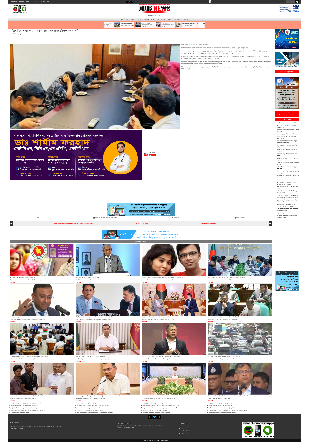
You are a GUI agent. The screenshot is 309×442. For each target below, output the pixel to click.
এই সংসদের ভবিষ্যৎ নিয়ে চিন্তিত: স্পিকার (20, 412)
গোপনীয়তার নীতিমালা (185, 431)
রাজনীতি (139, 19)
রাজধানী (100, 218)
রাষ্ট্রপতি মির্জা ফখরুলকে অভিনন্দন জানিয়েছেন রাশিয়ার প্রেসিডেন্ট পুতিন (25, 408)
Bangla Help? (35, 1)
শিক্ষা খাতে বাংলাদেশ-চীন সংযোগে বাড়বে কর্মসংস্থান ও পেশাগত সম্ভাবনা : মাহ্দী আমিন (94, 412)
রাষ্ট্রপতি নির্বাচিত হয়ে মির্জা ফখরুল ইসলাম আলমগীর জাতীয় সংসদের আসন (222, 319)
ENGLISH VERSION (45, 1)
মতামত (152, 19)
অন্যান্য (186, 19)
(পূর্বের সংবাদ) (97, 223)
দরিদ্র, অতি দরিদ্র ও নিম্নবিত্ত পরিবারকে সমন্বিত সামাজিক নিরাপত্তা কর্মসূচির (26, 280)
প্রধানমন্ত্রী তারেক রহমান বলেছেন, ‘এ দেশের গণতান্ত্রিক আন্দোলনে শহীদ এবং (91, 398)
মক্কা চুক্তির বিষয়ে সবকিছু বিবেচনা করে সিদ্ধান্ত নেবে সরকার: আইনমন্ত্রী (26, 403)
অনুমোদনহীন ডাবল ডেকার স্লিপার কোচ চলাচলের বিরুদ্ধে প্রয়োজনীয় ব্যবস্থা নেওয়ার (159, 398)
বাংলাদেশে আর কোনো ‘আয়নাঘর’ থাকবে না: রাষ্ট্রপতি (287, 197)
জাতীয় (127, 19)
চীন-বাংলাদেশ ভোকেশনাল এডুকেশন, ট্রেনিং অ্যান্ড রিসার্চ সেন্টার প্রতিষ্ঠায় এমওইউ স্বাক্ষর (161, 405)
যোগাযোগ (27, 1)
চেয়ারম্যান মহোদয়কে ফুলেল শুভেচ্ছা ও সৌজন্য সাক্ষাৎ (288, 175)
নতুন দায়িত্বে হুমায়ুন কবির (282, 213)
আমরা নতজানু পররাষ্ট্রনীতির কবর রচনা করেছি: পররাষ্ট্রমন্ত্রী (155, 410)
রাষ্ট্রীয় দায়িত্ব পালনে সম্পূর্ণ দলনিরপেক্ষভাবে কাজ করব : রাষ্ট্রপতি (222, 412)
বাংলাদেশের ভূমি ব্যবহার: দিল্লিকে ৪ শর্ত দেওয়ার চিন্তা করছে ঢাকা (24, 405)
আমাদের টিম (21, 1)
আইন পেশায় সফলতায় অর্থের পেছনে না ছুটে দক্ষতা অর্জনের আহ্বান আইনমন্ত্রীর (93, 405)
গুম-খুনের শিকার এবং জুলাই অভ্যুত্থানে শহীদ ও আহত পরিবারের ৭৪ (23, 398)
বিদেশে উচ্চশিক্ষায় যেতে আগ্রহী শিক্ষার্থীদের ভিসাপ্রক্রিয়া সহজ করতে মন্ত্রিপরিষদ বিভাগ (93, 319)
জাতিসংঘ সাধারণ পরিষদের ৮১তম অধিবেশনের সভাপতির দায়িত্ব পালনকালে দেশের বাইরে (27, 319)
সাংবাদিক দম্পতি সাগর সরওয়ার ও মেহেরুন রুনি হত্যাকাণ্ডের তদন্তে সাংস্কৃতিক (158, 280)
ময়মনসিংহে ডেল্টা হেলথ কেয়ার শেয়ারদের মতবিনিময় (287, 123)
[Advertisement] (141, 39)
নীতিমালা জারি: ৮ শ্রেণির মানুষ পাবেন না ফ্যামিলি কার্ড (287, 195)
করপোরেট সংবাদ (178, 19)
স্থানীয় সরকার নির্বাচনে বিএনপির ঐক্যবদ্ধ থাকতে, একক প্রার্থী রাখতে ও (24, 359)
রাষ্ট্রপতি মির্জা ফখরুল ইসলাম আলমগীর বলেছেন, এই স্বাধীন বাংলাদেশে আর (91, 280)
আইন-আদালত (114, 218)
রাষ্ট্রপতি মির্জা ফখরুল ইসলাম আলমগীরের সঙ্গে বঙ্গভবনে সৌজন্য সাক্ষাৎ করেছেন (158, 319)
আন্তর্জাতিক (146, 19)
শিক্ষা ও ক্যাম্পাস (106, 218)
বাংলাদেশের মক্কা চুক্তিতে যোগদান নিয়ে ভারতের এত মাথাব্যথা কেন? (91, 410)
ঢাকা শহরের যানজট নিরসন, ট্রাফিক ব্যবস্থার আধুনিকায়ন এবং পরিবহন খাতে (223, 359)
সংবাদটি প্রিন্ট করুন (240, 218)
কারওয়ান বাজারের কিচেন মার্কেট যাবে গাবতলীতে (86, 403)
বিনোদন (163, 19)
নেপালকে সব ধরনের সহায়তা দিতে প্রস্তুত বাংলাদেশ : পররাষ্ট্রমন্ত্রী (156, 412)
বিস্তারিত (12, 282)
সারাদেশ (132, 19)
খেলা (158, 19)
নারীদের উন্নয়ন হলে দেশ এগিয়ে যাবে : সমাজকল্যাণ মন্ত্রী (220, 405)
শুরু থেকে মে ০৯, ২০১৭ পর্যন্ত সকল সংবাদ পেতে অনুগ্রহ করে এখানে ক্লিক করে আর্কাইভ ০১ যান (287, 114)
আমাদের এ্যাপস (184, 426)
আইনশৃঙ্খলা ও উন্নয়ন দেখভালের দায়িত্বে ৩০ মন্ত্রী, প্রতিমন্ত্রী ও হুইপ (223, 408)
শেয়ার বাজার (169, 19)
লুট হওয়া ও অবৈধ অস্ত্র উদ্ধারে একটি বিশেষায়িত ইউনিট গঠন (220, 398)
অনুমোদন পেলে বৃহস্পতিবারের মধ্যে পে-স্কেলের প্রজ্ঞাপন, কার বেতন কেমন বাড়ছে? (160, 408)
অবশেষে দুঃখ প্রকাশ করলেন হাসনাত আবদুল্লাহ (153, 403)
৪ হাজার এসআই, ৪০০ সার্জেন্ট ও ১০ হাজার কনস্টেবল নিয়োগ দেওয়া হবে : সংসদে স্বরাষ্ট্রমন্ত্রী (228, 410)
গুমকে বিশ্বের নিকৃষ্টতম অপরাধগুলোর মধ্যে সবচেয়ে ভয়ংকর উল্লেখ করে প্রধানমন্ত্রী (92, 359)
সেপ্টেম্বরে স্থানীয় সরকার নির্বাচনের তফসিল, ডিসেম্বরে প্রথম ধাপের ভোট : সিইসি (27, 410)
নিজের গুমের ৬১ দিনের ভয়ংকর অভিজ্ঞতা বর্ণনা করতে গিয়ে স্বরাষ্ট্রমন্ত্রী (156, 359)
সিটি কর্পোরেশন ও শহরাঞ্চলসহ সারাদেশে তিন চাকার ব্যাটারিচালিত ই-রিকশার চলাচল (224, 280)
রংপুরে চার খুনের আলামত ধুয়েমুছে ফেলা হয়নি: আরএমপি (88, 408)
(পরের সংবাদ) (179, 223)
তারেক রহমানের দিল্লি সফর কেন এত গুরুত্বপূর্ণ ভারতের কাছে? (222, 403)
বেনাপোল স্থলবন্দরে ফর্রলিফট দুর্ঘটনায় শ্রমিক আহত (287, 134)
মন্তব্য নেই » (177, 218)
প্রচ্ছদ (121, 19)
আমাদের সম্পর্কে (14, 1)
